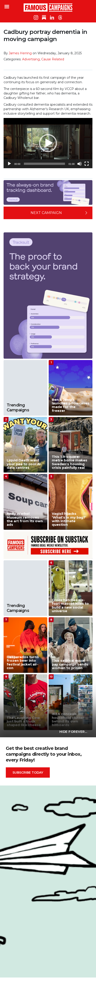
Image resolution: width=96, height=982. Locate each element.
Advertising (31, 59)
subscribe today (28, 772)
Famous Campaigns (48, 7)
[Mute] (79, 163)
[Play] (9, 163)
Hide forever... (73, 732)
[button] (48, 143)
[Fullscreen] (86, 163)
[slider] (44, 164)
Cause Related (52, 59)
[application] (48, 143)
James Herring (20, 53)
